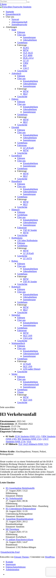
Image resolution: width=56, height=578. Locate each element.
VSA (29, 441)
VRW (25, 63)
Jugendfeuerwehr (19, 24)
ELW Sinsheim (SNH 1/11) (27, 436)
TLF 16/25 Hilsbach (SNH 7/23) (33, 444)
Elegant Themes (21, 557)
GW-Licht (27, 338)
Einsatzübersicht (13, 14)
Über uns (21, 35)
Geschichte (22, 71)
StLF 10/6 (27, 335)
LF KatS (27, 364)
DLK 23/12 (28, 58)
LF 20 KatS (28, 148)
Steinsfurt (15, 315)
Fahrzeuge (22, 145)
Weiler (14, 374)
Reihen (14, 261)
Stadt (13, 29)
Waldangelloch (18, 343)
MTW (26, 50)
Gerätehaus (22, 42)
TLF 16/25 (28, 53)
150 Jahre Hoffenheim (27, 240)
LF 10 (26, 60)
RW (25, 65)
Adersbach (16, 73)
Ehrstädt (15, 127)
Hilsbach (15, 209)
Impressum (11, 564)
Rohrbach (15, 287)
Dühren (14, 99)
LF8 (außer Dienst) (31, 369)
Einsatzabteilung (30, 81)
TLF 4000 (27, 55)
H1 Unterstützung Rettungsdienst (21, 508)
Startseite (10, 11)
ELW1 (26, 47)
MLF (25, 94)
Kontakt (9, 562)
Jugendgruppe (29, 37)
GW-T (26, 68)
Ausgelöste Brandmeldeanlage (19, 519)
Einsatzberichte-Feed (10, 552)
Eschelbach (16, 155)
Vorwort (15, 19)
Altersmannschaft (19, 22)
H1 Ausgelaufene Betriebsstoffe (20, 488)
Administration (12, 569)
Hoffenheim (16, 238)
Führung (21, 32)
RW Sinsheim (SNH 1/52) (29, 439)
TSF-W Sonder (30, 230)
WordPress (50, 557)
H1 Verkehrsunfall (14, 498)
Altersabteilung (30, 40)
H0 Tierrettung (12, 529)
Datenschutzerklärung (16, 567)
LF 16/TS (27, 258)
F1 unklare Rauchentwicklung (19, 539)
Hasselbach (16, 181)
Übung (20, 392)
